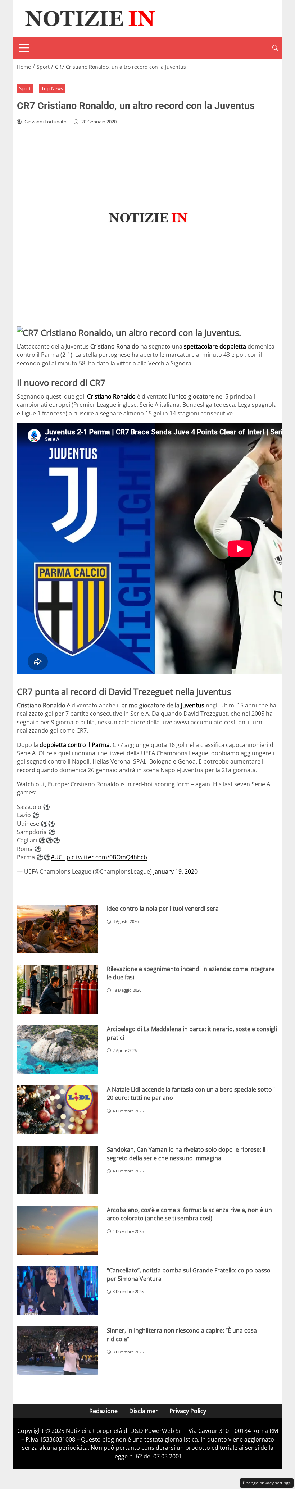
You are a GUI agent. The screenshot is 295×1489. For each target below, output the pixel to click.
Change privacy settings (267, 1483)
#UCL (58, 857)
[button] (275, 48)
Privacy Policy (187, 1411)
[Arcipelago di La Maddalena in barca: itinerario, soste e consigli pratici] (57, 1049)
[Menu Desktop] (24, 47)
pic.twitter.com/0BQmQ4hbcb (107, 857)
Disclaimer (143, 1411)
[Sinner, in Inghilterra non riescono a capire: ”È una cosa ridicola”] (57, 1350)
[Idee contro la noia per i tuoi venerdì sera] (57, 929)
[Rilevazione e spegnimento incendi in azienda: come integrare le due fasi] (57, 989)
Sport (25, 88)
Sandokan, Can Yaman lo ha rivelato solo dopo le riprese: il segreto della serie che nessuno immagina (186, 1154)
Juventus (192, 705)
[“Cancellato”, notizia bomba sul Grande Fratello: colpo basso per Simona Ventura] (57, 1290)
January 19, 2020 (175, 871)
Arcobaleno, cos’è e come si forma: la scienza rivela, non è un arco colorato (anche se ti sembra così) (189, 1214)
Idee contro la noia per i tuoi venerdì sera (163, 908)
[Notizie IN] (89, 18)
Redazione (103, 1411)
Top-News (52, 88)
